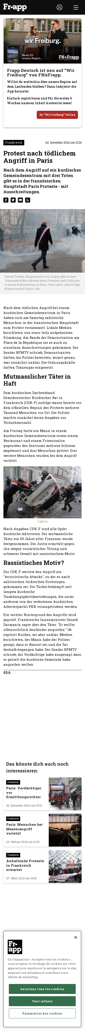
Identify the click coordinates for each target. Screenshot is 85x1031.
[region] (42, 979)
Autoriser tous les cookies (42, 989)
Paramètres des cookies (42, 1013)
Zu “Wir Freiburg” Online (57, 114)
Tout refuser (42, 1001)
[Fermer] (76, 937)
